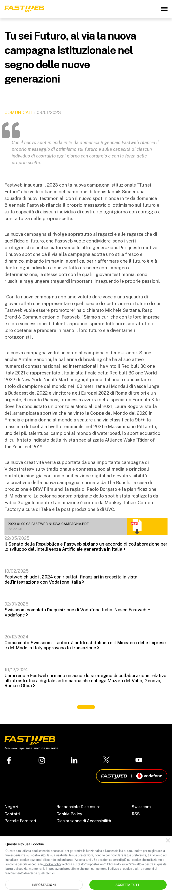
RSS (136, 814)
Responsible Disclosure (78, 806)
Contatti (12, 814)
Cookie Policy (69, 814)
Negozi (11, 806)
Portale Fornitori (20, 820)
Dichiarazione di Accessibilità (83, 820)
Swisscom (141, 806)
